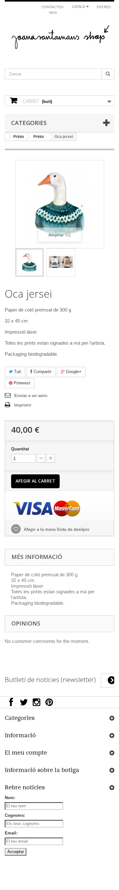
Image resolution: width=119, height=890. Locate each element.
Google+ (73, 371)
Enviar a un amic (31, 395)
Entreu (104, 7)
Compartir (41, 371)
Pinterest (21, 383)
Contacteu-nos (53, 10)
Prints (18, 136)
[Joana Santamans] (59, 38)
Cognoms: (15, 815)
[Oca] (29, 262)
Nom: (10, 797)
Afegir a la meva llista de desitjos (56, 529)
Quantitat (20, 449)
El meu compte (26, 752)
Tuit (17, 371)
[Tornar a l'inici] (6, 137)
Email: (11, 833)
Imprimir (22, 405)
